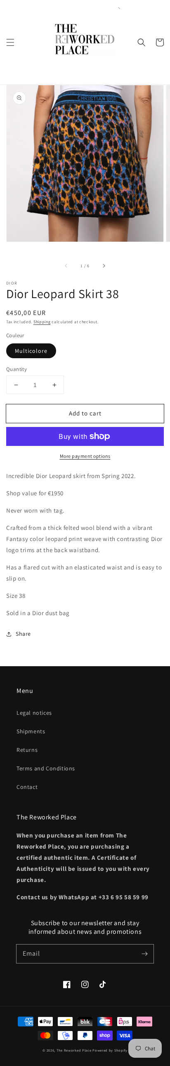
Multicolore (31, 351)
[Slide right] (103, 266)
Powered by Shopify (110, 1050)
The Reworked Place (74, 1050)
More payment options (85, 456)
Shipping (42, 321)
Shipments (31, 731)
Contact (27, 787)
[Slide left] (66, 266)
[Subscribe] (144, 954)
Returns (27, 749)
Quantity (16, 369)
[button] (10, 42)
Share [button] (23, 633)
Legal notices (34, 712)
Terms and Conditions (46, 768)
